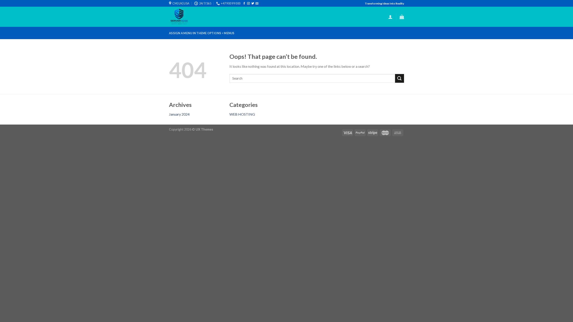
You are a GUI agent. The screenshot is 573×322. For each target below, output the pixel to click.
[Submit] (399, 78)
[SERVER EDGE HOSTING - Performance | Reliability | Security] (187, 17)
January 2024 (179, 114)
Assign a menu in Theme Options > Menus (202, 33)
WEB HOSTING (242, 114)
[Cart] (402, 17)
